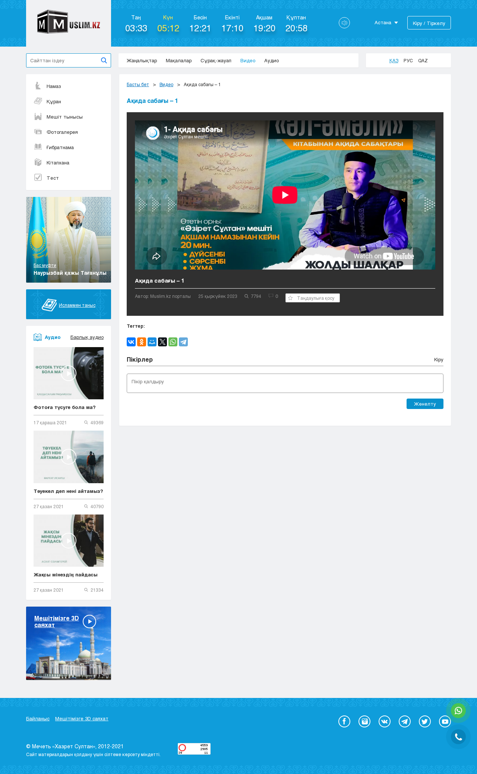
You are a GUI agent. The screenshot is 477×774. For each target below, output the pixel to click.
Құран (54, 101)
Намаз (54, 86)
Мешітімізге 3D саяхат (81, 718)
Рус (408, 60)
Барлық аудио (87, 337)
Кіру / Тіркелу (429, 23)
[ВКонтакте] (131, 341)
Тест (53, 178)
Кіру (438, 359)
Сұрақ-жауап (215, 60)
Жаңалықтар (142, 60)
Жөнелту (425, 404)
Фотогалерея (62, 132)
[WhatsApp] (172, 341)
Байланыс (38, 718)
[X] (162, 341)
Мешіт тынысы (65, 117)
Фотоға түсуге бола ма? (65, 407)
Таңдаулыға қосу (315, 298)
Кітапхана (58, 163)
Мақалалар (179, 60)
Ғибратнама (60, 147)
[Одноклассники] (141, 341)
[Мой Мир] (152, 341)
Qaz (423, 60)
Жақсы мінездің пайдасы (66, 575)
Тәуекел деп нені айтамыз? (68, 491)
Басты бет (138, 84)
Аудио (271, 60)
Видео (247, 60)
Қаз (393, 60)
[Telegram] (183, 341)
